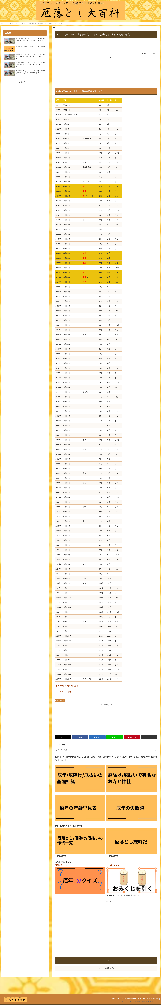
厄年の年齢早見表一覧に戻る (67, 686)
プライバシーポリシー (116, 998)
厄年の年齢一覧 (60, 700)
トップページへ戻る (63, 692)
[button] (149, 737)
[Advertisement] (106, 45)
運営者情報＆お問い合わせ (133, 998)
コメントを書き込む (106, 968)
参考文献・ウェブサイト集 (150, 998)
